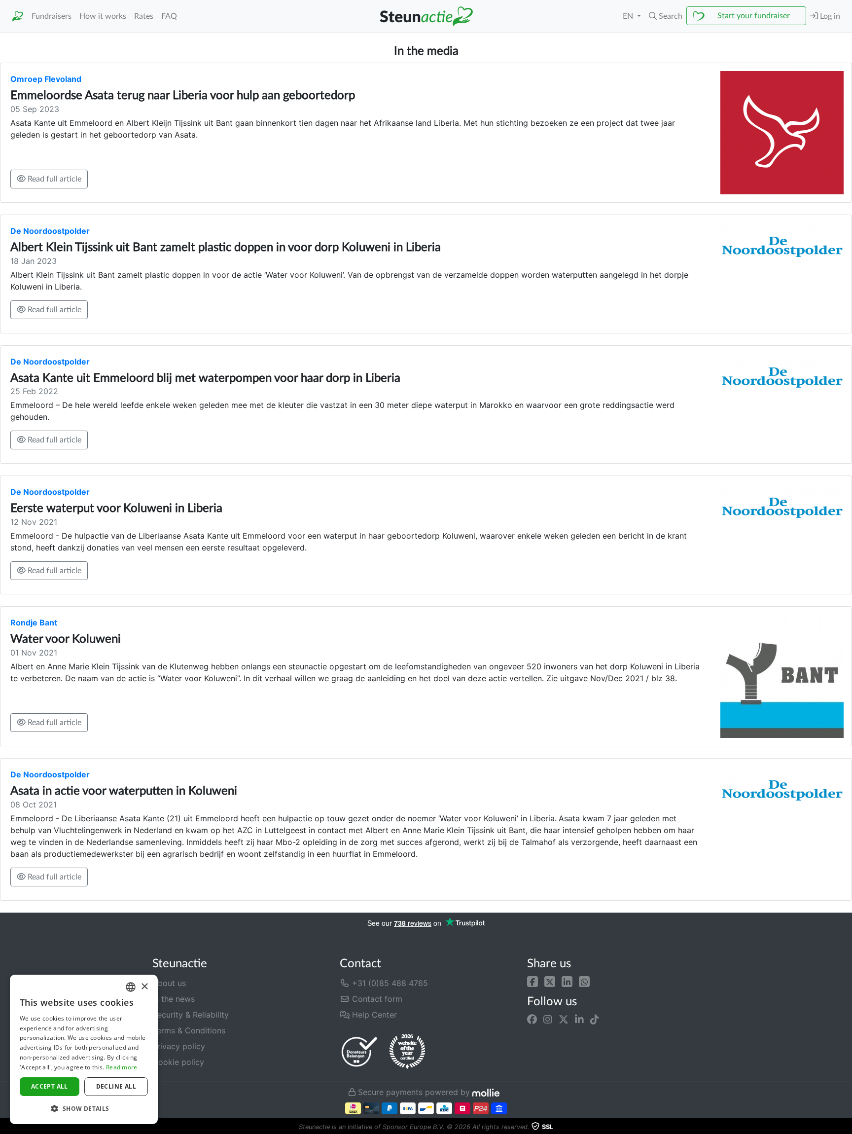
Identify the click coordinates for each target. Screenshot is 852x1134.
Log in (829, 16)
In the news (173, 999)
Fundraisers (51, 16)
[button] (665, 16)
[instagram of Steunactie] (547, 1019)
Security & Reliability (190, 1015)
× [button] (144, 986)
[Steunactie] (18, 16)
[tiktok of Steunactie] (594, 1019)
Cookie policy (178, 1062)
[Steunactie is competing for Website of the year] (407, 1051)
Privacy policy (178, 1046)
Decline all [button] (116, 1086)
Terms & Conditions (188, 1030)
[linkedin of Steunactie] (579, 1019)
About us (169, 983)
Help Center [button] (373, 1015)
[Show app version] (845, 1127)
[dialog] (84, 1049)
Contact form (376, 999)
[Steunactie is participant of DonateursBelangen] (359, 1051)
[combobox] (131, 987)
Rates (143, 16)
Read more (122, 1067)
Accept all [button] (49, 1086)
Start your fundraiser (753, 16)
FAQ (169, 16)
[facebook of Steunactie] (532, 1019)
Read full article (53, 179)
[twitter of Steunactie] (563, 1019)
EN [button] (629, 16)
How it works (102, 16)
